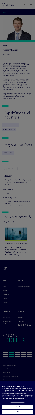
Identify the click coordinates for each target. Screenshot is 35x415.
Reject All (17, 407)
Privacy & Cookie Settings (17, 402)
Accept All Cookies (17, 411)
